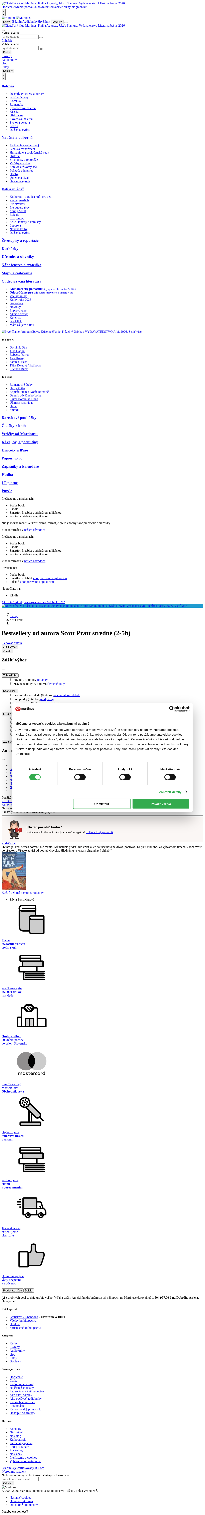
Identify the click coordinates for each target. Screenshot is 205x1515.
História (15, 156)
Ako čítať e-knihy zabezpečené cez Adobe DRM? (33, 602)
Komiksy (15, 101)
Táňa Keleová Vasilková (25, 365)
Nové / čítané (11, 714)
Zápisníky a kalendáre (20, 466)
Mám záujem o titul (22, 325)
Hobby (14, 174)
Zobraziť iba (10, 675)
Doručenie (8, 7)
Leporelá (15, 225)
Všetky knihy (18, 296)
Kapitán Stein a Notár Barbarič (29, 391)
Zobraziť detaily (170, 791)
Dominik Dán (18, 347)
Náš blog (15, 1436)
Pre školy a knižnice (22, 1402)
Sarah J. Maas (18, 362)
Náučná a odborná (17, 137)
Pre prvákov (17, 204)
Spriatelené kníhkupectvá (25, 1327)
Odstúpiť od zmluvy (22, 1413)
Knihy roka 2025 (20, 299)
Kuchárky (10, 249)
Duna (13, 406)
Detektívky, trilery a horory (27, 93)
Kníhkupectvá (24, 7)
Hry (40, 21)
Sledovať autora (12, 643)
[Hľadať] (41, 37)
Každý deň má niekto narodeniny (23, 892)
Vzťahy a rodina (20, 163)
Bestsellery (16, 303)
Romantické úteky (21, 384)
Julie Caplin (17, 351)
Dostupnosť (10, 690)
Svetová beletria (20, 122)
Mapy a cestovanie (17, 273)
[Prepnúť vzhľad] (4, 12)
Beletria (8, 86)
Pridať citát (9, 843)
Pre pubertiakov (20, 207)
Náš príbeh (16, 1432)
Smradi (14, 409)
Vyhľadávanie (10, 32)
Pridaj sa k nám (19, 1446)
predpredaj (47, 699)
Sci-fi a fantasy (19, 97)
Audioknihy (30, 21)
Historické (16, 115)
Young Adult (18, 211)
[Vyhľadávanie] (3, 30)
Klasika (14, 111)
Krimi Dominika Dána (24, 399)
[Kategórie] (65, 22)
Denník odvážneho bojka (25, 395)
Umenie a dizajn (20, 177)
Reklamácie (17, 1405)
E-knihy (17, 21)
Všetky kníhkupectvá (23, 1320)
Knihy (6, 21)
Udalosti (15, 1324)
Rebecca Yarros (19, 354)
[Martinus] (16, 17)
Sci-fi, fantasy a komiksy (25, 222)
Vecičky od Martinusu (20, 434)
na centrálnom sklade (66, 695)
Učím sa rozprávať (21, 402)
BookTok (16, 321)
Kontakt (82, 7)
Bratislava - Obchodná (24, 1317)
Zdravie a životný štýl (23, 167)
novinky (42, 679)
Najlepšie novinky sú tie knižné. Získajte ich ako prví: (35, 1475)
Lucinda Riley (19, 369)
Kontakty (15, 1428)
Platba (13, 1380)
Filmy (46, 21)
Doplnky (57, 21)
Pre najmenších (19, 200)
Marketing (16, 1450)
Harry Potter (17, 388)
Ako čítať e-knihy (21, 1395)
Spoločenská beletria (23, 108)
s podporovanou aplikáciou (50, 578)
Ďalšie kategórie (20, 129)
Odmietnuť (102, 804)
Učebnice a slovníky (18, 257)
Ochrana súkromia (21, 1501)
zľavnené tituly (55, 683)
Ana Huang (17, 358)
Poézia (14, 126)
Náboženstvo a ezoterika (21, 265)
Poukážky (55, 7)
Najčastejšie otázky (22, 1387)
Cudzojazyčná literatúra (21, 281)
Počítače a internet (21, 170)
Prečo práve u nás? (21, 1384)
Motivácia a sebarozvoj (24, 145)
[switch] (80, 777)
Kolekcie (15, 317)
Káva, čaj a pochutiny (20, 442)
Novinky (15, 307)
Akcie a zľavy (19, 314)
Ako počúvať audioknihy (26, 1398)
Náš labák (16, 1454)
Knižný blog (69, 7)
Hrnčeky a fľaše (15, 450)
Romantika (16, 104)
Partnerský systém (21, 1443)
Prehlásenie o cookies (23, 1457)
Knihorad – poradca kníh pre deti (30, 196)
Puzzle (7, 491)
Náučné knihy (18, 229)
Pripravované (18, 310)
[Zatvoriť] (3, 669)
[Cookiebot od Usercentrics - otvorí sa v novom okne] (172, 709)
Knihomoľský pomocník (99, 832)
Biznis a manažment (22, 149)
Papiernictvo (12, 458)
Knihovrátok (41, 7)
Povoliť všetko (161, 804)
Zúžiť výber (9, 741)
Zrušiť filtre (9, 801)
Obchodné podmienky (24, 1504)
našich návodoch (34, 529)
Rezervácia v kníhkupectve (27, 1391)
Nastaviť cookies (20, 1497)
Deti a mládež (13, 189)
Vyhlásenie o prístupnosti (25, 1461)
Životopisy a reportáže (24, 159)
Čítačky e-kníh (14, 425)
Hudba (7, 474)
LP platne (10, 483)
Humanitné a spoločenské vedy (29, 152)
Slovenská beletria (21, 119)
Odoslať (7, 1483)
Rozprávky (17, 218)
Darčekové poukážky (19, 417)
